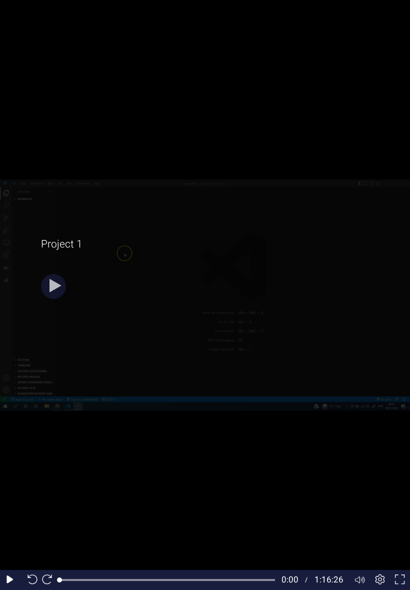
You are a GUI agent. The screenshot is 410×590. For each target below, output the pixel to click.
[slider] (167, 580)
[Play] (53, 286)
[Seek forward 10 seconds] (50, 580)
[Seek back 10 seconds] (30, 580)
